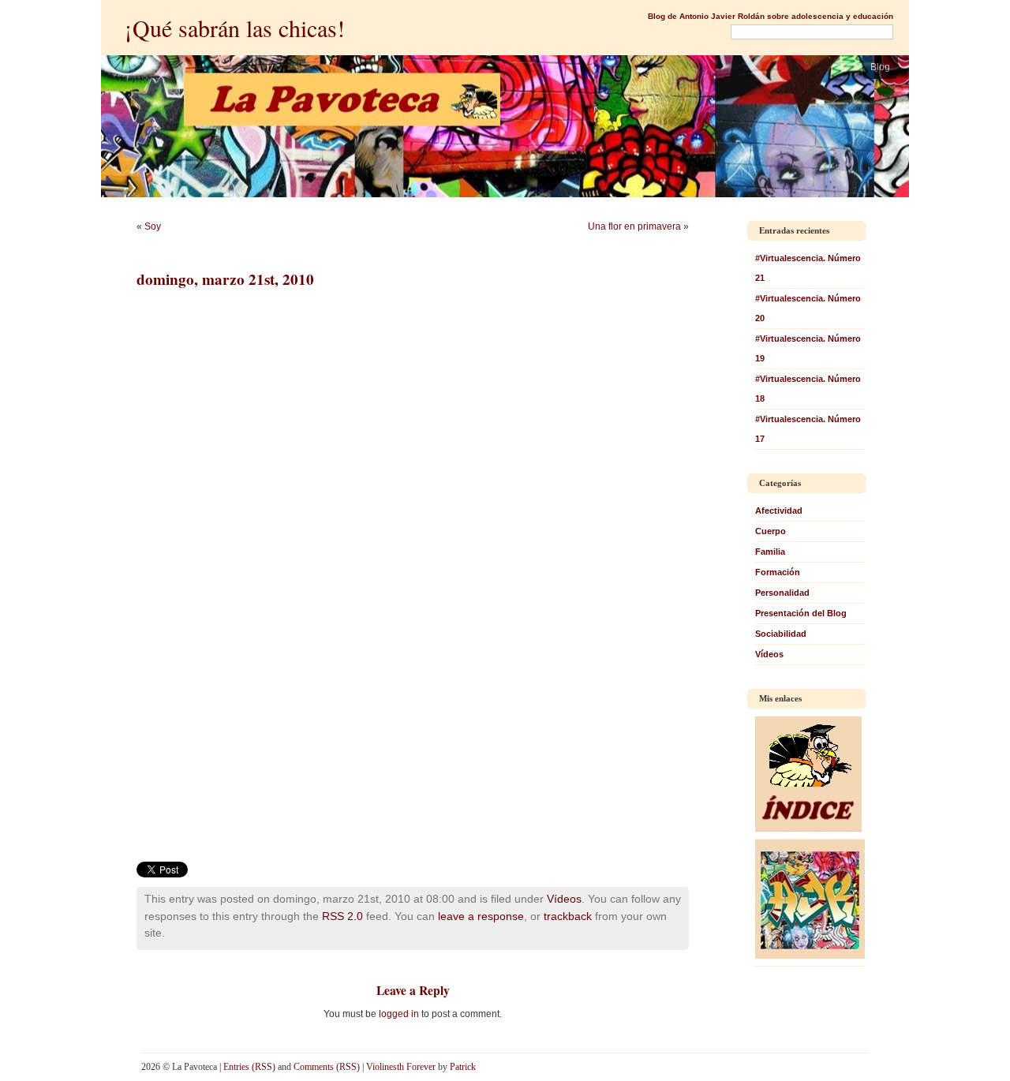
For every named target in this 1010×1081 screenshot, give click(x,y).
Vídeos (564, 898)
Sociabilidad (780, 633)
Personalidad (782, 592)
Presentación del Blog (801, 613)
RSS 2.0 (342, 916)
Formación (777, 572)
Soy (152, 226)
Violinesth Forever (401, 1066)
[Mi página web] (810, 955)
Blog (880, 67)
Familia (770, 551)
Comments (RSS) (327, 1066)
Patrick (463, 1066)
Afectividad (778, 510)
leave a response (481, 916)
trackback (568, 916)
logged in (399, 1013)
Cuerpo (770, 531)
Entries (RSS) (249, 1066)
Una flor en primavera (634, 226)
